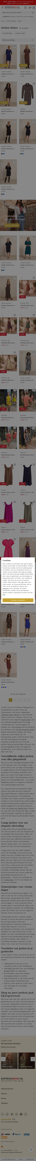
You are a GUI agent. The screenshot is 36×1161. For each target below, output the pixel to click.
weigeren (6, 588)
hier (22, 582)
